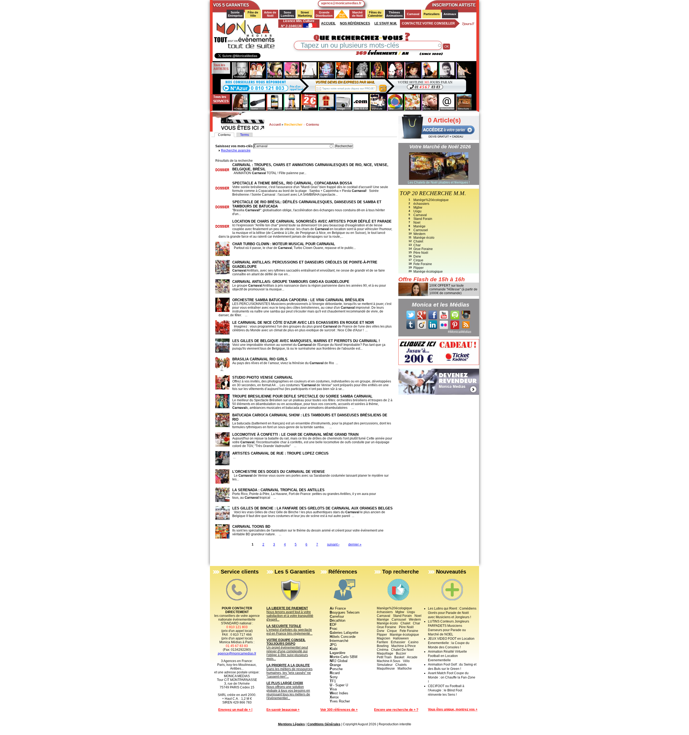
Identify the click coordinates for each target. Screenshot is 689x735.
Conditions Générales (323, 724)
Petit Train (384, 657)
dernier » (354, 544)
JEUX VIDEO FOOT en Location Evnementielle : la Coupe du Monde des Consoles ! (451, 643)
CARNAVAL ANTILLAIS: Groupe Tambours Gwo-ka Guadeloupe (290, 282)
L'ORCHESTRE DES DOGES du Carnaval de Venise (278, 472)
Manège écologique (428, 271)
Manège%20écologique (431, 200)
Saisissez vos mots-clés (234, 146)
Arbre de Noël (270, 14)
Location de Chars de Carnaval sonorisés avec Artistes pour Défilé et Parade (312, 221)
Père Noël (420, 253)
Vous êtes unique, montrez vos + (452, 709)
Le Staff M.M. (385, 23)
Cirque (418, 260)
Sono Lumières (287, 14)
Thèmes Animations (394, 14)
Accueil (328, 23)
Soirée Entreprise (235, 14)
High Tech (340, 15)
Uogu (417, 211)
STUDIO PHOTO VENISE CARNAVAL (262, 377)
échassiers (421, 204)
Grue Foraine (423, 249)
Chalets (401, 665)
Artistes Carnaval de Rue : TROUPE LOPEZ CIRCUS (280, 453)
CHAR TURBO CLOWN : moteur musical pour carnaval (283, 244)
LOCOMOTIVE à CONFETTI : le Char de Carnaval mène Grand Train (295, 434)
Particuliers (432, 14)
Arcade (412, 657)
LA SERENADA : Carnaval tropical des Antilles (278, 490)
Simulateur (385, 665)
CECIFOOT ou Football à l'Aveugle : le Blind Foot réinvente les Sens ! (446, 690)
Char (417, 245)
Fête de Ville (253, 14)
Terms (244, 135)
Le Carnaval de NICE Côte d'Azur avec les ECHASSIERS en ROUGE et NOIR (303, 323)
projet (382, 88)
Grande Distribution (324, 14)
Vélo (406, 661)
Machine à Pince (403, 646)
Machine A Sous (388, 661)
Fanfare (382, 642)
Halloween (401, 638)
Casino (413, 642)
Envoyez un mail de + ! (235, 710)
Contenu (226, 135)
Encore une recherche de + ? (396, 710)
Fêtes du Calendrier (375, 14)
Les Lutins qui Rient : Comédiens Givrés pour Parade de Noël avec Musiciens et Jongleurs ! (452, 613)
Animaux (450, 14)
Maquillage (385, 653)
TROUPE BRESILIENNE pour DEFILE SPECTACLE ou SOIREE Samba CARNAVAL (302, 396)
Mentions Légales (291, 724)
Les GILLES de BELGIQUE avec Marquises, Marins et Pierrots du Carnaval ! (306, 341)
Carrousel (420, 230)
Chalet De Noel (402, 650)
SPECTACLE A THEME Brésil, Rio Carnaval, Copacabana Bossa (292, 183)
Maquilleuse (386, 668)
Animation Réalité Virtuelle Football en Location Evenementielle (447, 656)
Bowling (383, 646)
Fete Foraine (422, 264)
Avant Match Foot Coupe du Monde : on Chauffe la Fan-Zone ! (451, 677)
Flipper (418, 268)
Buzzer (401, 653)
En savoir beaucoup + (283, 710)
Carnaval (413, 14)
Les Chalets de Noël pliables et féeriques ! (439, 182)
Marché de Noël (357, 14)
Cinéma (382, 650)
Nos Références (355, 23)
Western (419, 234)
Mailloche (405, 668)
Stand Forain (422, 219)
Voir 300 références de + (339, 710)
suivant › (333, 544)
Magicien (383, 638)
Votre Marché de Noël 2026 (440, 146)
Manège (419, 226)
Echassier (398, 642)
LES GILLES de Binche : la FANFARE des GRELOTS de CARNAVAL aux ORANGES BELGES (312, 508)
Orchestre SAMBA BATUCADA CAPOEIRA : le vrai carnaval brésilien (298, 300)
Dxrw (417, 256)
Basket (399, 657)
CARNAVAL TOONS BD (251, 527)
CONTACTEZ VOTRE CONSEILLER (428, 23)
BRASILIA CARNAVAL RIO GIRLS (259, 359)
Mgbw (417, 207)
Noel (416, 222)
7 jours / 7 (468, 24)
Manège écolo (423, 238)
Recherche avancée (236, 150)
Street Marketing (305, 14)
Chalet (418, 241)
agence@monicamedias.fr (341, 3)
